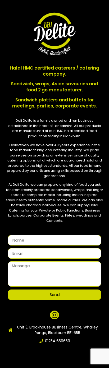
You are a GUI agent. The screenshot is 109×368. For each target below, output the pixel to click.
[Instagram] (54, 315)
